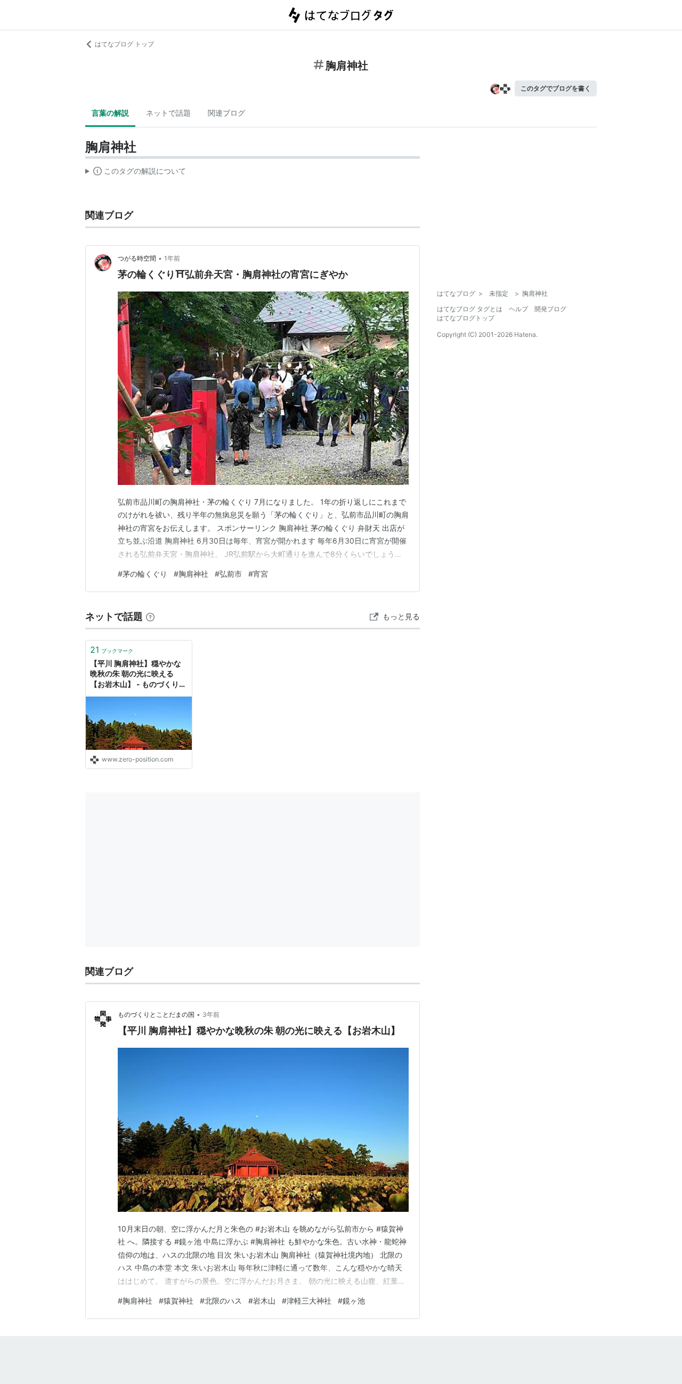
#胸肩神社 (191, 573)
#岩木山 (261, 1300)
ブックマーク (111, 649)
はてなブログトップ (465, 318)
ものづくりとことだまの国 (156, 1014)
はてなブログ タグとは (469, 309)
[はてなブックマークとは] (150, 616)
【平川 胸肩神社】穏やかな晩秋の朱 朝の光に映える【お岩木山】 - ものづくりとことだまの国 (138, 674)
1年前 (172, 258)
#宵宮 (258, 573)
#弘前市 (228, 573)
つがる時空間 (137, 258)
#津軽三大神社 (306, 1300)
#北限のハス (221, 1300)
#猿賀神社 (176, 1300)
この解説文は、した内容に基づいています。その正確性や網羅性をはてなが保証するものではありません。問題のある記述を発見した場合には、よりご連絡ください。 (135, 173)
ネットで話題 (168, 112)
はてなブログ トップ (124, 44)
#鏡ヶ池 (351, 1300)
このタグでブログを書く (556, 88)
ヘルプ (518, 309)
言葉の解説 (110, 112)
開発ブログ (550, 309)
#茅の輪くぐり (142, 573)
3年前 (211, 1014)
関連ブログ (226, 112)
